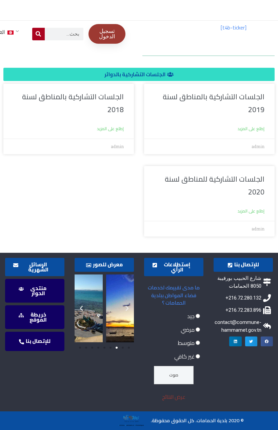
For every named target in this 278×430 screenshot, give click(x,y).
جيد (191, 316)
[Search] (38, 34)
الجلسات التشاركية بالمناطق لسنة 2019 (213, 103)
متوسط (186, 343)
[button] (139, 74)
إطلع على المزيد (251, 129)
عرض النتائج (173, 397)
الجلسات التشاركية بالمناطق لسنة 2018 (73, 103)
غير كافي (184, 356)
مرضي (188, 330)
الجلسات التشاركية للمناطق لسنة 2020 (214, 185)
